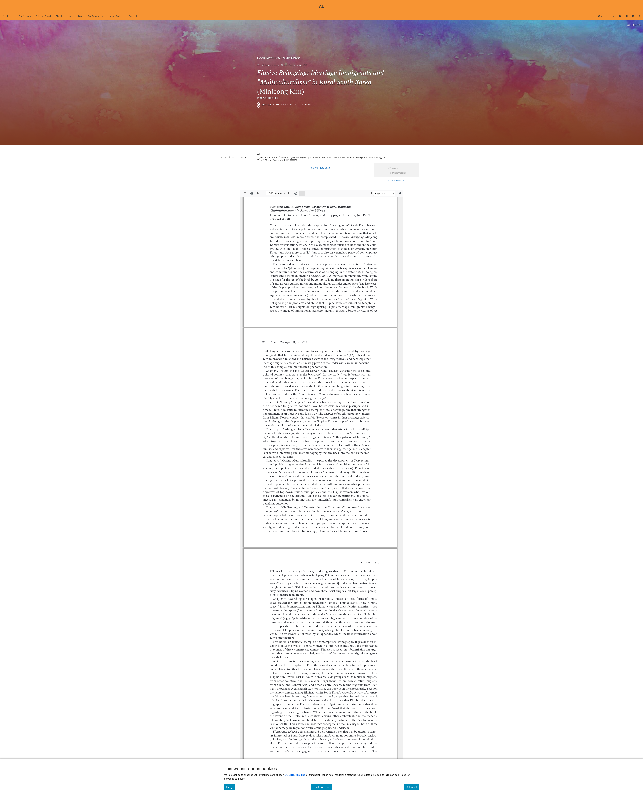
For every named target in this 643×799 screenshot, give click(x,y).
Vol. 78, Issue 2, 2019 (268, 65)
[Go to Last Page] (289, 193)
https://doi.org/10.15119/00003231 (295, 105)
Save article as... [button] (320, 167)
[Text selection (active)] (302, 193)
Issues (70, 16)
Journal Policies (116, 16)
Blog (80, 16)
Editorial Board (43, 16)
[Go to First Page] (258, 193)
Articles (6, 16)
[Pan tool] (296, 193)
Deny (230, 787)
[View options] (245, 193)
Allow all (413, 787)
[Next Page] (284, 193)
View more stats (397, 180)
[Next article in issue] (245, 157)
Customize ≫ (322, 787)
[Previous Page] (263, 193)
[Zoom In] (372, 193)
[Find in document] (400, 193)
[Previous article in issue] (221, 157)
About (59, 16)
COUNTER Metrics (295, 774)
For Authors (25, 16)
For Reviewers (95, 16)
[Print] (252, 193)
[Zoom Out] (368, 193)
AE (259, 154)
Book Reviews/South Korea (278, 58)
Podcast (133, 16)
